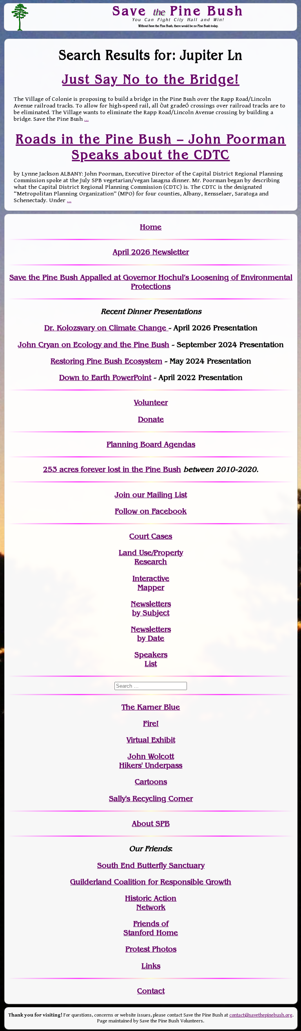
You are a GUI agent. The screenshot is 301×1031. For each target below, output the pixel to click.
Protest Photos (150, 949)
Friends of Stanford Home (150, 928)
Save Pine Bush (178, 10)
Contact (151, 990)
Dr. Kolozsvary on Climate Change (106, 327)
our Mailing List (158, 494)
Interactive (150, 578)
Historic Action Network (150, 903)
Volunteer (151, 402)
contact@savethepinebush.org (260, 1015)
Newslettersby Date (151, 634)
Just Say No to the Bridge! (150, 79)
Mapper (151, 587)
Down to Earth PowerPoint (105, 377)
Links (150, 965)
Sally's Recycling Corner (151, 798)
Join (122, 494)
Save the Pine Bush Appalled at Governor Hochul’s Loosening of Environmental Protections (150, 282)
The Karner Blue (150, 707)
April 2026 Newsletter (151, 251)
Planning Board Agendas (151, 444)
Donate (151, 419)
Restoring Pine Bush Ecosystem (106, 361)
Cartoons (151, 781)
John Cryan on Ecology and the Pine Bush (93, 344)
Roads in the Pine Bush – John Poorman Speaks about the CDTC (151, 146)
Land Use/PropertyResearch (151, 557)
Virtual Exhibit (151, 739)
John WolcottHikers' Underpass (150, 761)
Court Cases (150, 536)
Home (150, 226)
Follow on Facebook (151, 511)
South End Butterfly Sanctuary (151, 865)
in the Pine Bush (136, 469)
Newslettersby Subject (151, 608)
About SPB (151, 823)
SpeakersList (150, 659)
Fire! (151, 723)
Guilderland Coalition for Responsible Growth (150, 881)
